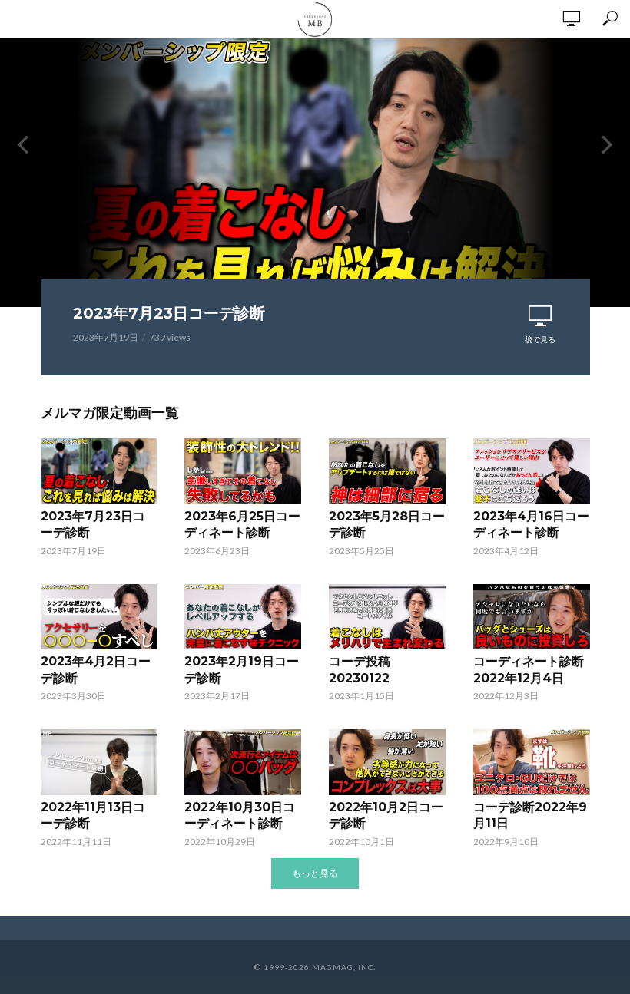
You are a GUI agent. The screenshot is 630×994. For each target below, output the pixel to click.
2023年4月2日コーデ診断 (96, 669)
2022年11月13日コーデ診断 (93, 815)
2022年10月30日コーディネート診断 (239, 815)
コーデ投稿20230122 (359, 669)
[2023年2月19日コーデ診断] (242, 616)
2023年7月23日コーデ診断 (169, 313)
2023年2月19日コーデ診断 (241, 669)
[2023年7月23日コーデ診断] (99, 471)
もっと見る (315, 873)
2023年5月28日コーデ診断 (387, 524)
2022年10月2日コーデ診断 (386, 815)
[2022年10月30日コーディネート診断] (242, 761)
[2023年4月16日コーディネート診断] (531, 471)
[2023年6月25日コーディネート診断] (242, 471)
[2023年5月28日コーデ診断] (387, 471)
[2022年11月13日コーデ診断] (99, 761)
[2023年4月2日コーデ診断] (99, 616)
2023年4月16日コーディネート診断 (531, 524)
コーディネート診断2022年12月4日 (528, 669)
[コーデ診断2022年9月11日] (531, 761)
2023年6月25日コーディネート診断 (242, 524)
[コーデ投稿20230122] (387, 616)
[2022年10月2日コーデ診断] (387, 761)
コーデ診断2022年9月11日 (530, 815)
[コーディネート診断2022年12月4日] (531, 616)
